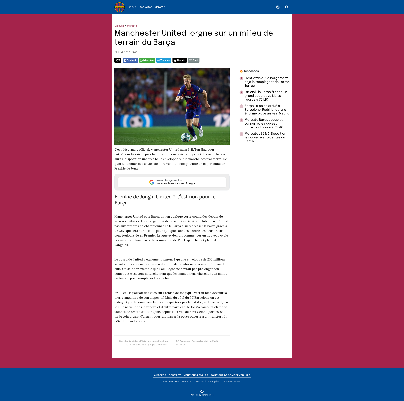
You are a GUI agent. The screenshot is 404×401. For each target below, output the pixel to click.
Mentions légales (196, 375)
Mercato (160, 7)
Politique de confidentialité (230, 375)
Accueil (132, 7)
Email (195, 60)
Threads (181, 60)
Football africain (232, 381)
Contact (175, 375)
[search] (287, 7)
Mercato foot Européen (207, 381)
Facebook (131, 60)
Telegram (165, 60)
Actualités (146, 7)
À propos (160, 375)
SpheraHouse (208, 395)
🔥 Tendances (249, 71)
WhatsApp (148, 60)
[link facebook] (278, 7)
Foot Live (186, 381)
